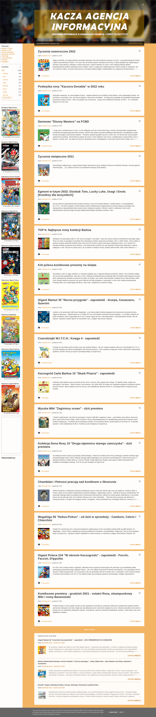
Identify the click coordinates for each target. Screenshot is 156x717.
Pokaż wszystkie (135, 43)
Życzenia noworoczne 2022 (56, 51)
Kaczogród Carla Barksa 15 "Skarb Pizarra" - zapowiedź (76, 373)
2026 (3, 70)
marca (5, 89)
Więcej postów (89, 629)
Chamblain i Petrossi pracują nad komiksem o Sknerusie (77, 481)
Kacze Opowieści (7, 52)
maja (4, 83)
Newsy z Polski (6, 48)
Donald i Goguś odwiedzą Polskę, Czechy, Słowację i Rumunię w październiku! (68, 685)
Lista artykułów (6, 58)
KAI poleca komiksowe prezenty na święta (67, 265)
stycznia (5, 95)
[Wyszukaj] (143, 5)
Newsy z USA (6, 50)
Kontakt (4, 60)
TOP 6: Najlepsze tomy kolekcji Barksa (64, 230)
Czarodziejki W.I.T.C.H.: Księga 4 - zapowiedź (69, 338)
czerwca (5, 79)
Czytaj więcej (135, 76)
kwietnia (5, 86)
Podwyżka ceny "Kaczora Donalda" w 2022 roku (71, 86)
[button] (139, 51)
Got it (121, 712)
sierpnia (5, 73)
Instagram (5, 62)
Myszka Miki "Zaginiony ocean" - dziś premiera (70, 408)
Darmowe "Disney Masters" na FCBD (63, 121)
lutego (5, 92)
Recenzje (4, 56)
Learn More (113, 712)
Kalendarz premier (8, 54)
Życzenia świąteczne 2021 (56, 156)
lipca (4, 76)
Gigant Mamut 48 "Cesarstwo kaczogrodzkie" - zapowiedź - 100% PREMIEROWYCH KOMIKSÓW (75, 640)
